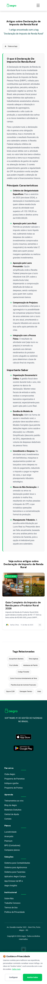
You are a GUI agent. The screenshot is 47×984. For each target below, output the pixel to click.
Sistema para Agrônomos (15, 867)
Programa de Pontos (13, 788)
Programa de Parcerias (14, 779)
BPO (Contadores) (12, 845)
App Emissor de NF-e (13, 881)
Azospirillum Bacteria (16, 659)
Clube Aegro (9, 774)
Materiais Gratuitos (12, 810)
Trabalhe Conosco (12, 903)
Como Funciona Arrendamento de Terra (23, 678)
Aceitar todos (32, 977)
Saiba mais (16, 969)
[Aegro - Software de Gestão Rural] (11, 5)
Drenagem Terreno (26, 691)
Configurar (13, 977)
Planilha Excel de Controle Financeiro (23, 685)
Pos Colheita (13, 665)
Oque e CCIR (10, 691)
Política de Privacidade (14, 912)
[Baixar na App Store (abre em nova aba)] (23, 736)
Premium (8, 841)
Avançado (8, 836)
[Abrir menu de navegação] (38, 5)
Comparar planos (12, 850)
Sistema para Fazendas (14, 872)
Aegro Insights (10, 885)
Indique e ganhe (11, 783)
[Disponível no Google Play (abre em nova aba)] (23, 748)
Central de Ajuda (11, 814)
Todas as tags (11, 46)
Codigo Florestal (23, 672)
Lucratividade (10, 832)
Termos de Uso (11, 907)
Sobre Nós (9, 898)
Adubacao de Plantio (30, 665)
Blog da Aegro (10, 805)
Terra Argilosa (33, 659)
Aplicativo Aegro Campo (15, 876)
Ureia (39, 691)
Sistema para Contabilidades (17, 863)
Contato (7, 819)
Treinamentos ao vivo (13, 801)
